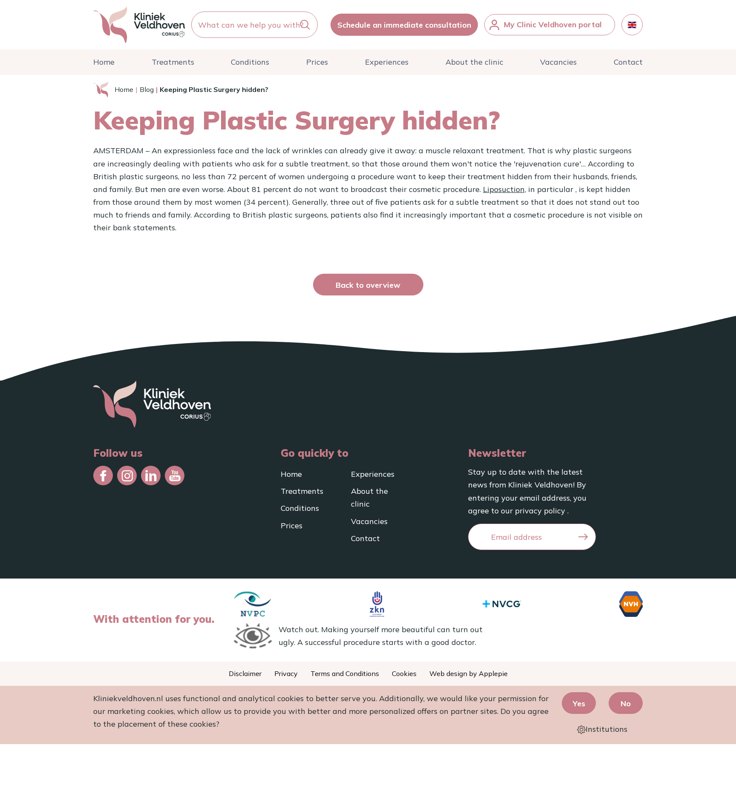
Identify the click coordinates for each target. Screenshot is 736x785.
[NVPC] (253, 604)
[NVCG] (502, 603)
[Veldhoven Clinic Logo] (139, 24)
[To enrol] (583, 537)
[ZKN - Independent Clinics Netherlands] (377, 604)
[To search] (305, 24)
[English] (632, 24)
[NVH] (631, 604)
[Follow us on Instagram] (127, 475)
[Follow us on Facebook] (103, 475)
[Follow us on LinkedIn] (151, 475)
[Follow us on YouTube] (174, 475)
